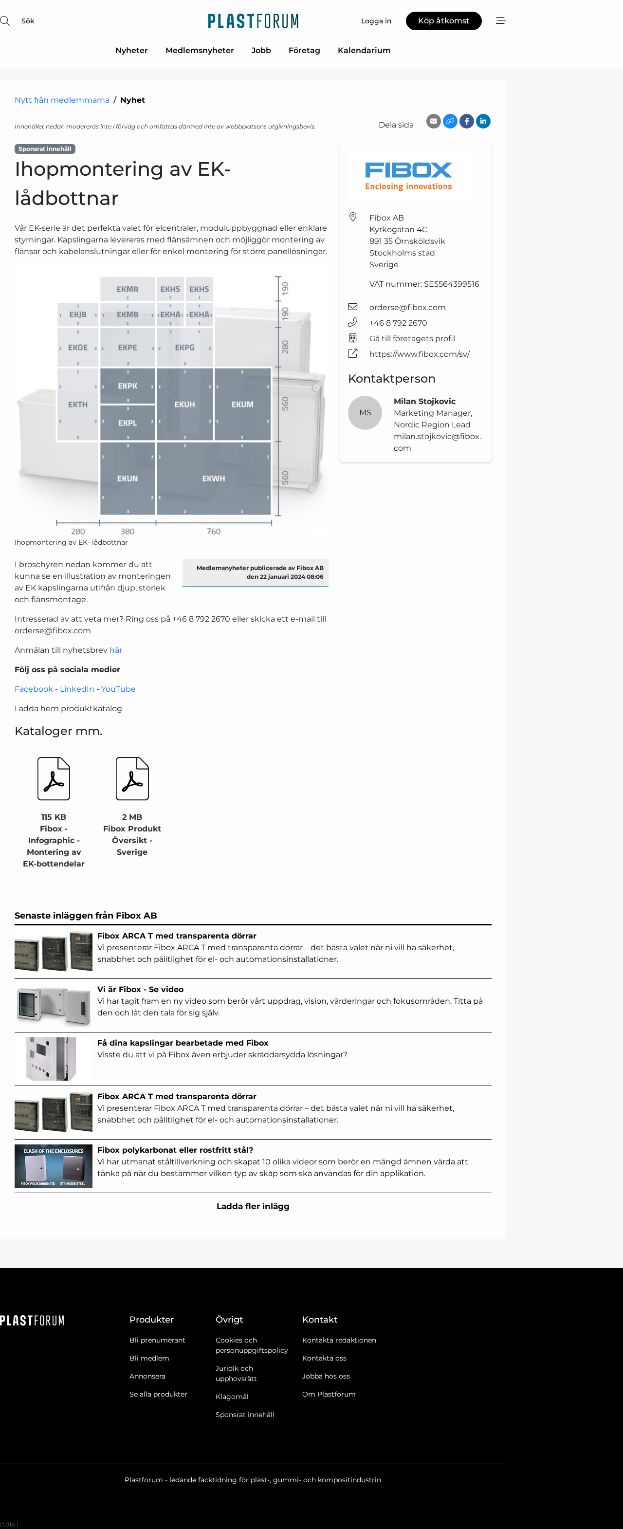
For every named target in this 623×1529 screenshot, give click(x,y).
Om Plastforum (329, 1394)
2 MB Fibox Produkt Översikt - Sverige (132, 834)
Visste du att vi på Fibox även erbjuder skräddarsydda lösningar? (222, 1048)
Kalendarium (364, 50)
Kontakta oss (324, 1358)
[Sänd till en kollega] (433, 121)
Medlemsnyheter (199, 50)
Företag (304, 50)
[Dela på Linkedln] (483, 121)
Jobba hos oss (326, 1376)
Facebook (34, 689)
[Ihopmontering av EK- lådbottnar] (172, 400)
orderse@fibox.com (407, 307)
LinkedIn (77, 689)
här (116, 650)
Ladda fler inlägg (253, 1206)
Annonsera (147, 1376)
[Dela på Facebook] (466, 121)
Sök (28, 21)
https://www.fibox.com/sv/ (419, 354)
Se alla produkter (158, 1394)
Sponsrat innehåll (245, 1414)
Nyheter (131, 50)
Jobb (261, 50)
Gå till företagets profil (412, 338)
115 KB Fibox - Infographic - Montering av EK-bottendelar (54, 840)
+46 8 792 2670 (398, 323)
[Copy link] (450, 121)
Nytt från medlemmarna (62, 100)
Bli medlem (149, 1358)
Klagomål (232, 1396)
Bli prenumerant (157, 1340)
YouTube (118, 689)
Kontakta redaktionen (339, 1340)
